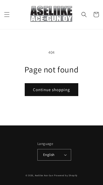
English (49, 154)
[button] (7, 15)
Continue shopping (51, 89)
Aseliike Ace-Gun (44, 175)
